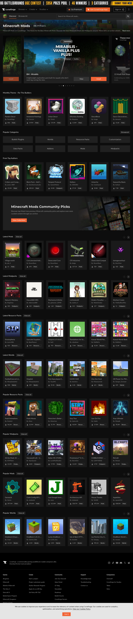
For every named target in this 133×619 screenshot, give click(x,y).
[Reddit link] (129, 563)
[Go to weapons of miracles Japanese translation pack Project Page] (55, 334)
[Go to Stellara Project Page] (77, 176)
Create (32, 9)
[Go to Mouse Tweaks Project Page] (98, 492)
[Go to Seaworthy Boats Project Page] (120, 176)
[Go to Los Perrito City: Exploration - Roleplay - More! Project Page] (98, 531)
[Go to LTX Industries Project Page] (77, 255)
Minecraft (6, 582)
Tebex (108, 585)
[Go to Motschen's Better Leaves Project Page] (55, 413)
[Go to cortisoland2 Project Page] (77, 294)
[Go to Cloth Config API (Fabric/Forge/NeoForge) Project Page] (34, 492)
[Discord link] (121, 563)
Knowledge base (86, 579)
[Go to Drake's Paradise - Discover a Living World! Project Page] (98, 294)
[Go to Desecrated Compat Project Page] (98, 255)
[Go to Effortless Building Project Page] (77, 111)
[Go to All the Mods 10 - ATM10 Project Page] (12, 452)
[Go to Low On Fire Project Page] (98, 413)
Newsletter (58, 589)
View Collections (19, 220)
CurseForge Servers (61, 599)
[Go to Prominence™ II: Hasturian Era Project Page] (77, 452)
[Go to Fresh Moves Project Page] (34, 413)
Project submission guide (37, 582)
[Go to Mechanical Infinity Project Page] (55, 294)
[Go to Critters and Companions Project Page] (12, 176)
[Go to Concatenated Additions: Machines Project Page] (34, 255)
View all (19, 237)
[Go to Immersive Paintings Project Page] (34, 111)
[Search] (128, 16)
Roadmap (58, 592)
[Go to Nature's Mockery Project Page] (12, 294)
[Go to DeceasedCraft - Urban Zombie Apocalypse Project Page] (34, 452)
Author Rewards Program (37, 585)
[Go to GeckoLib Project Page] (12, 492)
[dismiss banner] (129, 3)
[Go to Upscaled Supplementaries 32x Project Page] (34, 334)
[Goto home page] (9, 10)
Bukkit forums (59, 596)
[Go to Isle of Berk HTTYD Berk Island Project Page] (77, 531)
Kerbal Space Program (10, 596)
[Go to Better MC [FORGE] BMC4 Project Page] (55, 452)
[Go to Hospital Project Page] (34, 373)
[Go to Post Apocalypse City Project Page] (55, 373)
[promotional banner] (66, 3)
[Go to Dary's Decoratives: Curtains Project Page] (120, 111)
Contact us (84, 585)
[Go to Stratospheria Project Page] (12, 334)
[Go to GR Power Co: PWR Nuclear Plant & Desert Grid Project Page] (120, 373)
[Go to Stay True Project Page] (77, 413)
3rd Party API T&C (35, 592)
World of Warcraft (9, 585)
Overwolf (110, 579)
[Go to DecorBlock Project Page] (98, 111)
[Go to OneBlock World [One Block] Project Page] (120, 531)
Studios (42, 9)
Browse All (22, 16)
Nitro (108, 589)
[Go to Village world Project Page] (12, 255)
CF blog (57, 585)
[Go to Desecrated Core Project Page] (55, 255)
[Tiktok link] (113, 563)
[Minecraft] (5, 16)
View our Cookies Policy (81, 609)
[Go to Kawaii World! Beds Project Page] (120, 334)
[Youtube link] (117, 563)
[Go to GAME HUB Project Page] (77, 373)
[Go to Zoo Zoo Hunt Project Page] (98, 373)
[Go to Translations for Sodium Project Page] (77, 334)
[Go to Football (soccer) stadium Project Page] (12, 373)
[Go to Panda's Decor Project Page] (12, 111)
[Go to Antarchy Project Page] (98, 176)
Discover (12, 16)
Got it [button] (66, 614)
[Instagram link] (109, 563)
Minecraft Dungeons (9, 599)
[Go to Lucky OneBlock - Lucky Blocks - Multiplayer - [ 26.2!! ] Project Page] (55, 531)
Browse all (125, 132)
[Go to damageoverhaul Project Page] (120, 255)
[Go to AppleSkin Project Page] (120, 492)
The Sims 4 (6, 589)
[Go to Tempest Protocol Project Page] (55, 176)
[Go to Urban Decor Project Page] (55, 111)
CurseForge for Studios (114, 582)
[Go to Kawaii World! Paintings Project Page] (98, 334)
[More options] (129, 9)
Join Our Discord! (60, 579)
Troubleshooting (86, 582)
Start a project (33, 579)
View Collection (110, 79)
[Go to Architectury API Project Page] (77, 492)
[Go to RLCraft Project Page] (120, 452)
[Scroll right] (128, 237)
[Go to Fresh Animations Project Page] (12, 413)
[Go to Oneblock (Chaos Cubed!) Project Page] (12, 531)
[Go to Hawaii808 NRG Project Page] (34, 294)
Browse (21, 9)
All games (6, 579)
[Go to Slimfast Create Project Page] (120, 294)
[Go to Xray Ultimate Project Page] (120, 413)
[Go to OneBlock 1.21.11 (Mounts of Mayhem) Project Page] (34, 531)
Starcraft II (6, 592)
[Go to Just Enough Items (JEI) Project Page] (55, 492)
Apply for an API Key (35, 589)
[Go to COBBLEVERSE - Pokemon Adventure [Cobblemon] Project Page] (98, 452)
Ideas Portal (58, 582)
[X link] (125, 563)
